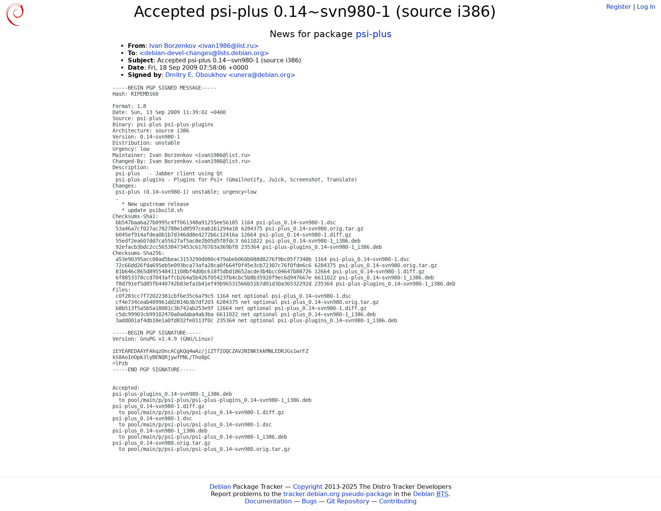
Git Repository (348, 501)
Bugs (309, 501)
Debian (220, 486)
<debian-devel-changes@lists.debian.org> (204, 53)
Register (618, 6)
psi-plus (374, 34)
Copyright (307, 486)
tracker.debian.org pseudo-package (337, 494)
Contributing (398, 501)
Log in (646, 6)
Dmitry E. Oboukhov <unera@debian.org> (230, 74)
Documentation (268, 501)
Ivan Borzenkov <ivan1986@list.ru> (204, 45)
